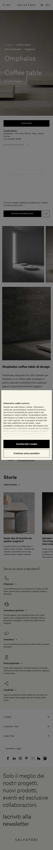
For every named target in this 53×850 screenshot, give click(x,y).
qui (16, 434)
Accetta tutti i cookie (26, 444)
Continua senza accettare (27, 453)
